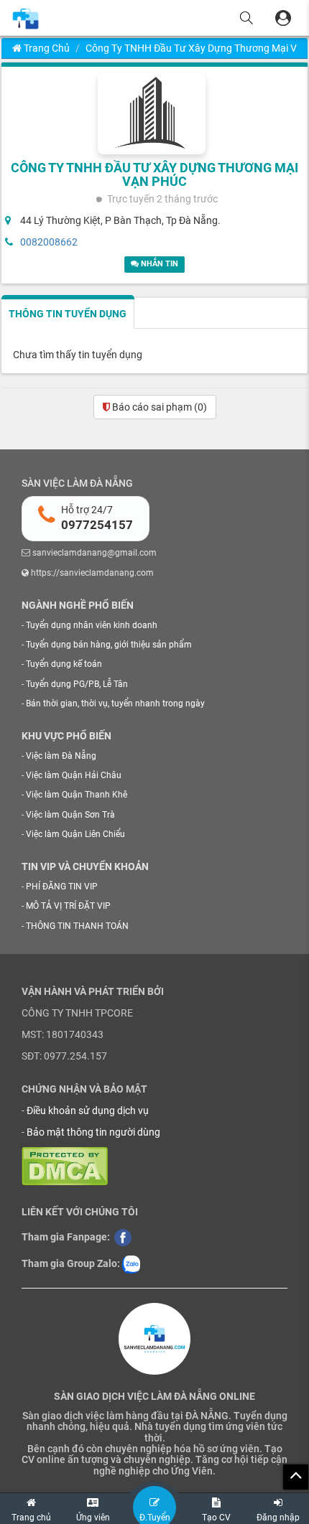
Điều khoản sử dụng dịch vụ (88, 1110)
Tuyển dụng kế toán (64, 664)
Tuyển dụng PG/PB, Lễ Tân (77, 684)
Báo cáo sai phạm (158, 407)
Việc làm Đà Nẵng (61, 756)
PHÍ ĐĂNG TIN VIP (62, 887)
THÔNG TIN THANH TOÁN (77, 926)
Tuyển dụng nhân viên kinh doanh (91, 625)
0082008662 (49, 242)
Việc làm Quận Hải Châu (73, 775)
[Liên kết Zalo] (131, 1263)
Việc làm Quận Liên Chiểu (75, 834)
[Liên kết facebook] (123, 1237)
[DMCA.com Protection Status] (65, 1166)
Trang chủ (46, 48)
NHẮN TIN (158, 263)
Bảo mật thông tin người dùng (93, 1132)
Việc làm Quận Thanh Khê (76, 795)
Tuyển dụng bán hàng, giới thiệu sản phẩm (109, 645)
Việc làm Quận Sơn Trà (70, 815)
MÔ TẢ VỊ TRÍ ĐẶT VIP (68, 906)
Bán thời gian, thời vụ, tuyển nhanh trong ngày (115, 703)
